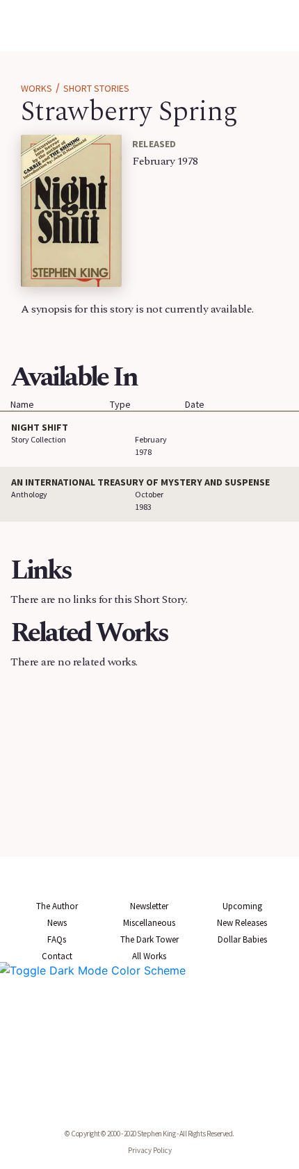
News (57, 923)
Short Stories (96, 88)
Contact (57, 956)
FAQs (56, 939)
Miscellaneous (149, 923)
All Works (149, 956)
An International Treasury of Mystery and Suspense (140, 482)
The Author (57, 906)
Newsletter (149, 906)
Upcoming (242, 906)
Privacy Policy (150, 1150)
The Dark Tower (149, 939)
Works (36, 88)
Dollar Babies (242, 939)
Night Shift (39, 427)
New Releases (242, 923)
